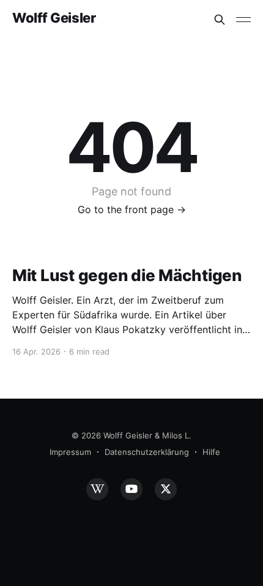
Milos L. (176, 435)
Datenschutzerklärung (147, 452)
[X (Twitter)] (166, 489)
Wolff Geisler (53, 18)
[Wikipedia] (97, 489)
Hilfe (211, 452)
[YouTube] (131, 489)
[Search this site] (219, 19)
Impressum (70, 452)
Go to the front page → (132, 209)
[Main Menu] (243, 19)
